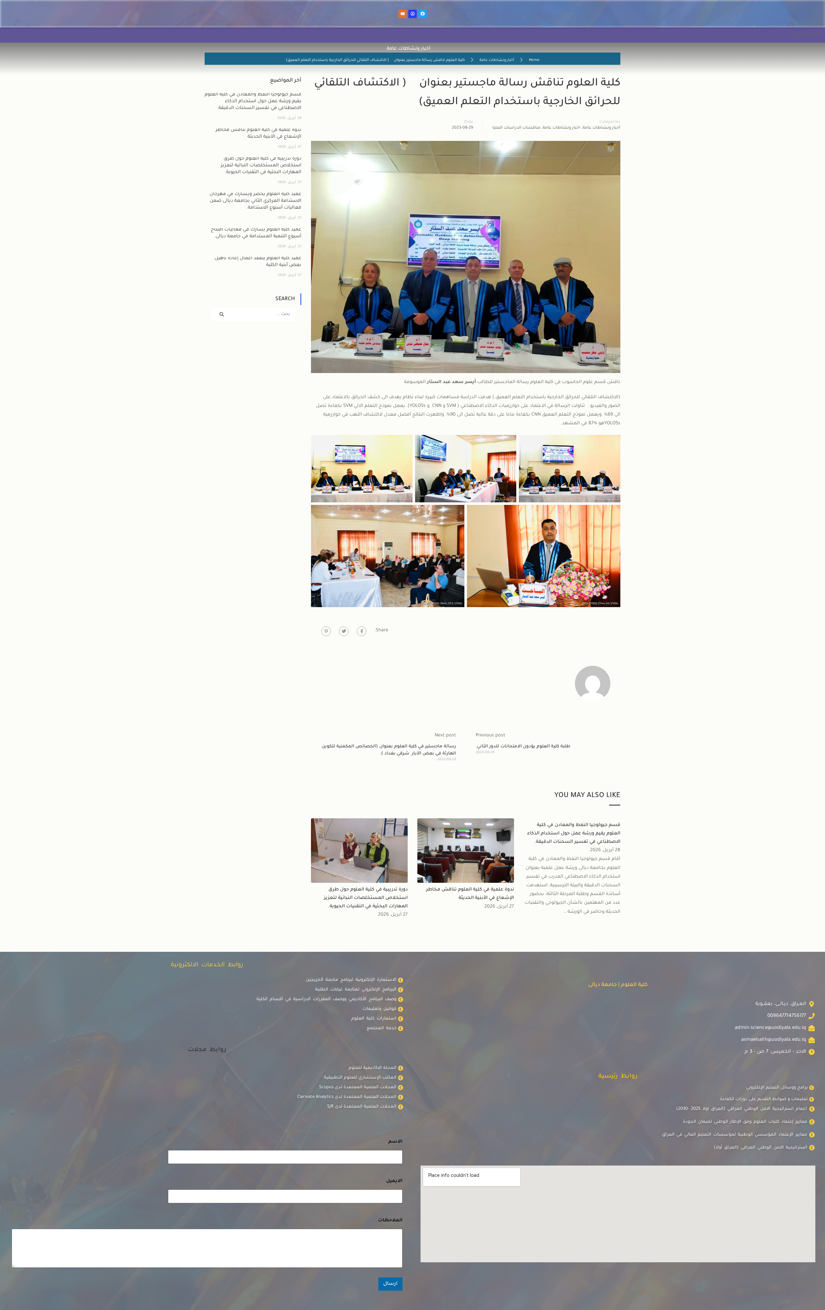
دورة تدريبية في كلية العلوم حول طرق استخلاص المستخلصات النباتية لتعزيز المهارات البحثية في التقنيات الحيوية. (366, 898)
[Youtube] (402, 14)
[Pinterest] (326, 631)
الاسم (394, 1142)
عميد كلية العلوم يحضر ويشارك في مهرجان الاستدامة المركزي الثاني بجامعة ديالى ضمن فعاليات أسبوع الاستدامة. (255, 201)
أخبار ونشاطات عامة (497, 60)
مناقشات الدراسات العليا (516, 128)
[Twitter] (344, 631)
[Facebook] (422, 14)
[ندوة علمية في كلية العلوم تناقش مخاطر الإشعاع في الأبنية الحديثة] (465, 851)
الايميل (393, 1181)
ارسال (390, 1284)
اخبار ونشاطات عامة (561, 128)
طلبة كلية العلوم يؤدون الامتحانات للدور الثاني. (523, 746)
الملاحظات (390, 1220)
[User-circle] (412, 14)
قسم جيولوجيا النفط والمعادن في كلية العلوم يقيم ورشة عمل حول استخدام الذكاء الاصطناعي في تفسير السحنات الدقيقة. (573, 833)
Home (534, 60)
